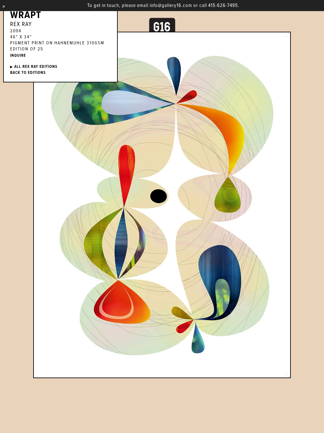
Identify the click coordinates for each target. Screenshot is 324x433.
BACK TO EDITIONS (28, 72)
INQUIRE (18, 55)
